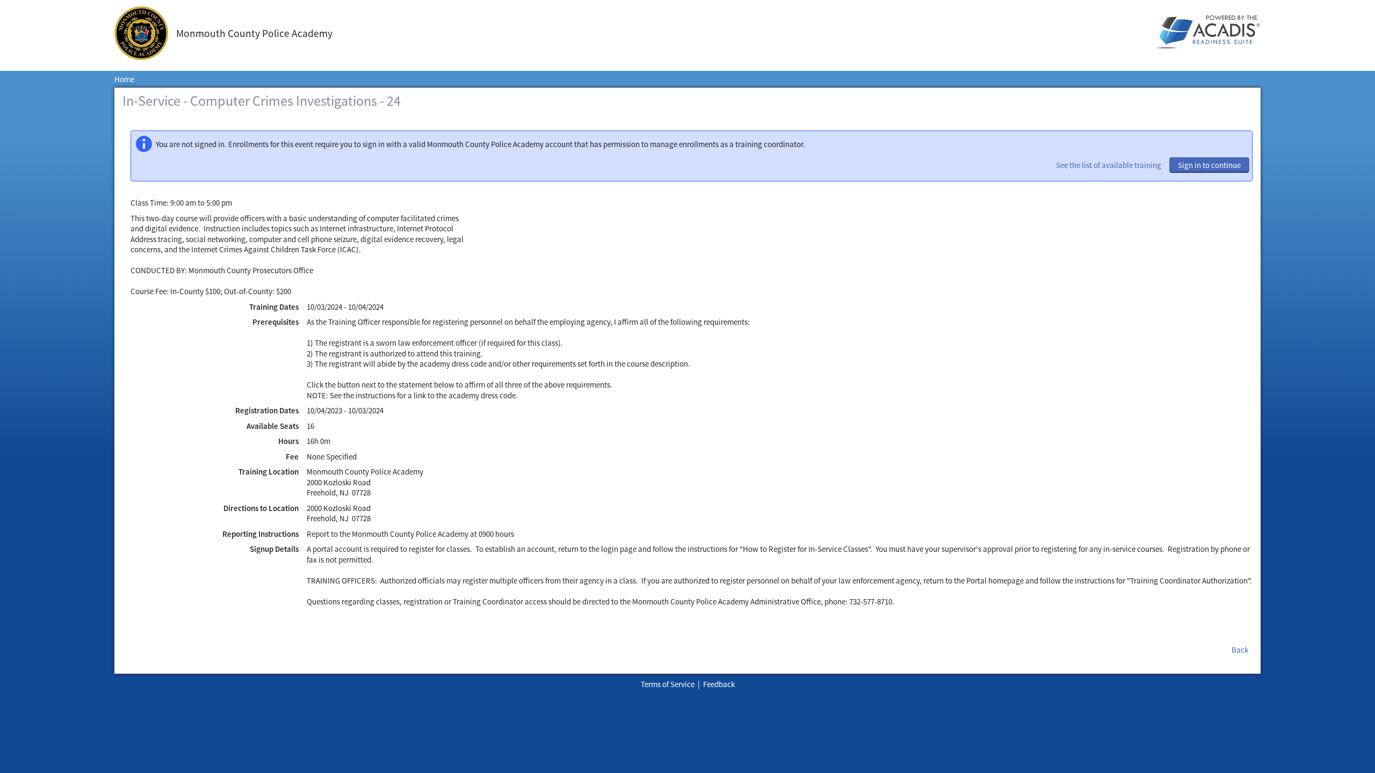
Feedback (719, 684)
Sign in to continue (1209, 165)
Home (124, 79)
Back (1240, 650)
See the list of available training (1108, 165)
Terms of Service (667, 684)
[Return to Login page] (145, 33)
